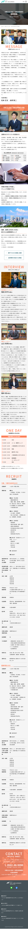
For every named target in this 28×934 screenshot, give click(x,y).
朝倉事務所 (4, 909)
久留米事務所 (4, 903)
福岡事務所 (4, 895)
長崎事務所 (4, 916)
